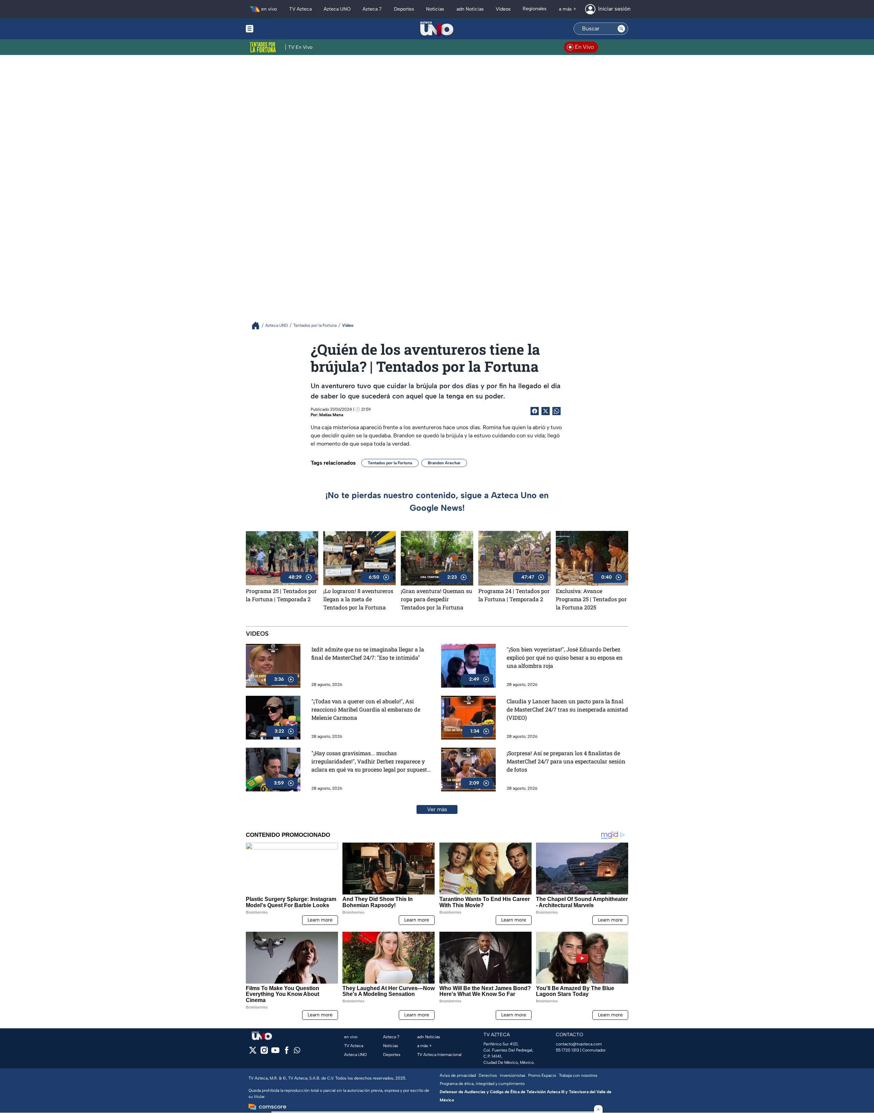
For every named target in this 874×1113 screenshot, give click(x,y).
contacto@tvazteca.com (579, 1044)
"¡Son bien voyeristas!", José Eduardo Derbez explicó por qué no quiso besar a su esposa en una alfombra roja (565, 657)
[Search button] (621, 28)
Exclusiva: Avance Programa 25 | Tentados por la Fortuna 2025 (591, 599)
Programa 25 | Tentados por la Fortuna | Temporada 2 (281, 595)
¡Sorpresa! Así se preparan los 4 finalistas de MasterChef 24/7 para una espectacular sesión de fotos (566, 761)
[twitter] (253, 1052)
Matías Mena (331, 414)
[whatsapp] (297, 1051)
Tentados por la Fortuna (390, 463)
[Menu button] (273, 29)
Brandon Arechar (444, 463)
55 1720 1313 (567, 1050)
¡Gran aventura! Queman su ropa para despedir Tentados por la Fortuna (436, 599)
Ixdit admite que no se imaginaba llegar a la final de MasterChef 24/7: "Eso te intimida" (367, 653)
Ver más (437, 809)
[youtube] (275, 1052)
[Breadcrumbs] (258, 325)
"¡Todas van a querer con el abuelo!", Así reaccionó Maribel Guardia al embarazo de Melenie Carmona (365, 709)
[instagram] (264, 1052)
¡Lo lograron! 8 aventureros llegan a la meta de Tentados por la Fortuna (358, 599)
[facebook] (286, 1052)
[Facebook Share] (535, 411)
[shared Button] (556, 411)
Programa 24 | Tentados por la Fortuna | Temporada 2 (514, 595)
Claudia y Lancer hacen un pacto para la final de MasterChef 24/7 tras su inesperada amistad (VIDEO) (567, 709)
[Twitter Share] (545, 411)
